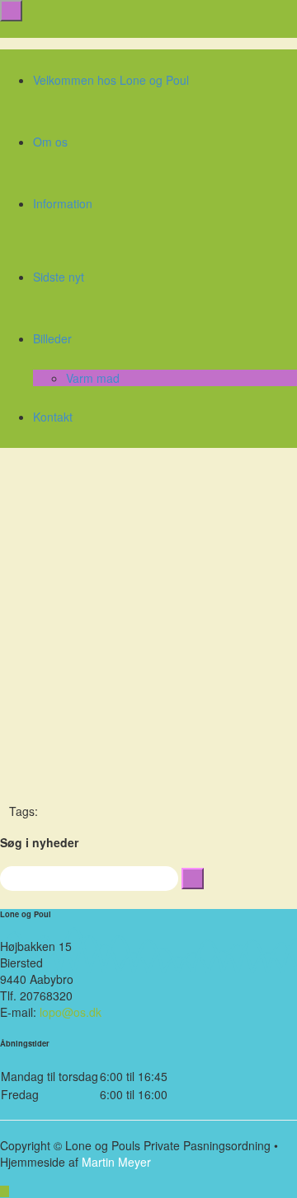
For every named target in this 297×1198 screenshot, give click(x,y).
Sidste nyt (58, 276)
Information (62, 203)
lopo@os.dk (70, 1012)
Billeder (52, 338)
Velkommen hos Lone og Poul (111, 80)
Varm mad (93, 378)
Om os (50, 141)
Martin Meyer (116, 1162)
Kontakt (53, 416)
